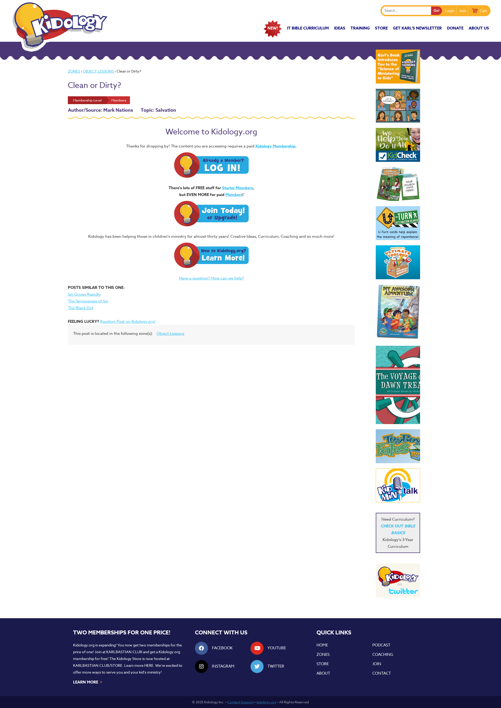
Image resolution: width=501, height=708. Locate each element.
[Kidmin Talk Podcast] (398, 485)
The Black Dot (80, 308)
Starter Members (237, 188)
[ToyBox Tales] (398, 446)
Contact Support (240, 702)
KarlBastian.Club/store (97, 665)
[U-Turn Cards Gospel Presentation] (398, 223)
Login (449, 10)
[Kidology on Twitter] (398, 580)
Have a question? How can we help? (211, 278)
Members (233, 194)
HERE (148, 665)
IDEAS (339, 28)
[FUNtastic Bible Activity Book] (398, 184)
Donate (455, 28)
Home (322, 645)
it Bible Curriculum (308, 28)
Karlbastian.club (124, 651)
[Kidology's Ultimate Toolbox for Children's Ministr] (398, 262)
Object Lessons (98, 71)
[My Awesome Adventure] (398, 312)
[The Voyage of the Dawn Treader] (398, 385)
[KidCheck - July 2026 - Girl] (398, 145)
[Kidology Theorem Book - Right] (398, 67)
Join (462, 10)
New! (272, 28)
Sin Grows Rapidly (84, 294)
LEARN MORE (88, 682)
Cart (483, 10)
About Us (479, 28)
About (323, 673)
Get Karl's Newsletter (417, 28)
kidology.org (266, 702)
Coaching (382, 654)
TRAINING (360, 28)
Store (381, 28)
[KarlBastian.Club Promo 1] (398, 106)
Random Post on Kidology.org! (128, 321)
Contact (381, 673)
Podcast (381, 645)
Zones (74, 71)
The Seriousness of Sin (88, 301)
